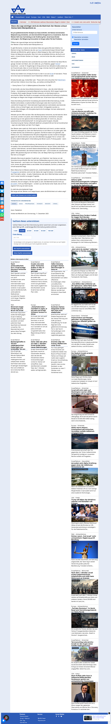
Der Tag (22, 720)
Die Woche (23, 722)
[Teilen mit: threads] (2, 195)
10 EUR (22, 231)
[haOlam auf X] (94, 3)
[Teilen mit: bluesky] (2, 191)
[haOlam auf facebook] (92, 3)
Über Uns (68, 17)
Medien (47, 203)
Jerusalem (14, 184)
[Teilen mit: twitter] (2, 187)
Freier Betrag (17, 234)
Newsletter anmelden (81, 37)
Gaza (40, 50)
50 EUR (43, 231)
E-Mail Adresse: (77, 30)
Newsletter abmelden (81, 39)
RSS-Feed (42, 718)
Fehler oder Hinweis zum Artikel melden (24, 195)
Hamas (57, 64)
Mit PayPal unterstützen (22, 248)
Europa (33, 17)
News (53, 17)
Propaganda (15, 172)
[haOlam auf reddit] (98, 3)
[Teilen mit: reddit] (2, 207)
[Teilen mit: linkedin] (2, 203)
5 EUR (15, 231)
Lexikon (60, 17)
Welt (48, 17)
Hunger (39, 203)
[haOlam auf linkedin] (100, 3)
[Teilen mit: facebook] (2, 183)
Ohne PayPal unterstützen (22, 253)
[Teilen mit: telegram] (2, 211)
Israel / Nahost (25, 718)
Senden (75, 44)
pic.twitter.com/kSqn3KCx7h (46, 82)
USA (43, 17)
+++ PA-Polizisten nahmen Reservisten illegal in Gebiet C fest (37, 22)
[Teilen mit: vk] (2, 199)
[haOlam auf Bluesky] (96, 3)
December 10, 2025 (45, 85)
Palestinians (61, 80)
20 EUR (29, 231)
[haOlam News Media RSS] (91, 3)
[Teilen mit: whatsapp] (2, 215)
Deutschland (19, 17)
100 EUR (50, 231)
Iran (39, 17)
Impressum (41, 720)
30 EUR (36, 231)
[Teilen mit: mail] (2, 219)
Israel (28, 17)
